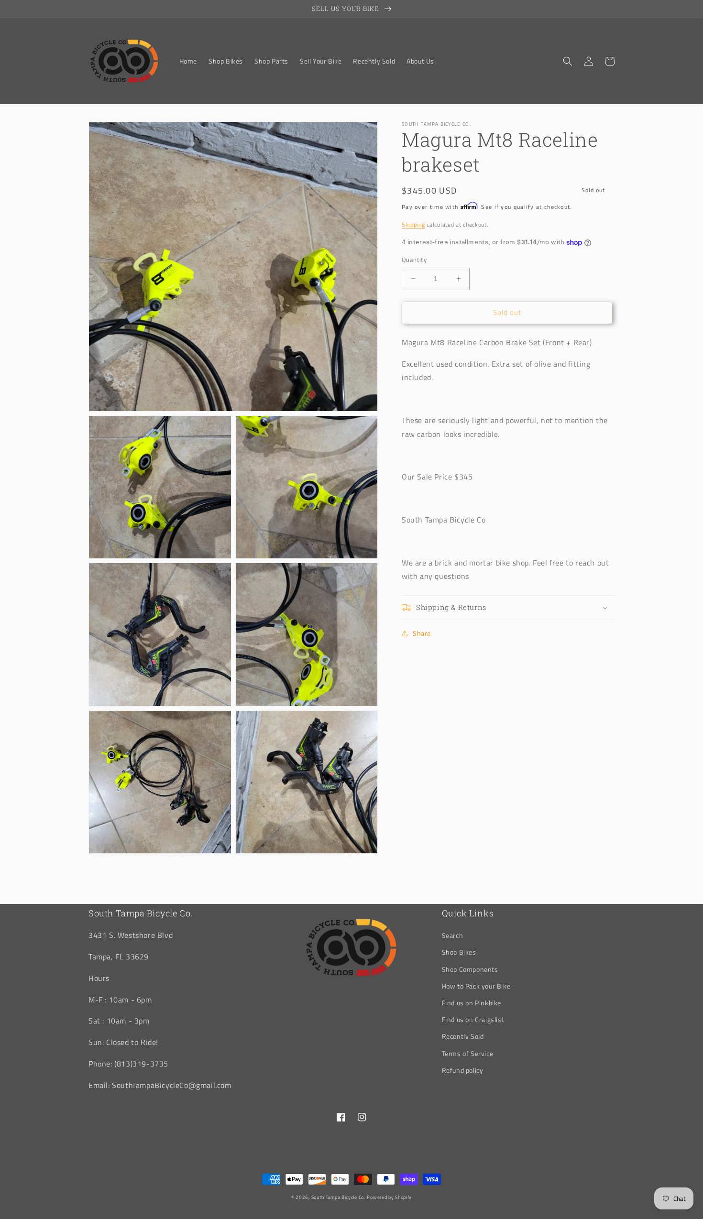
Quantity (414, 259)
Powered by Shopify (389, 1197)
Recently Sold (463, 1036)
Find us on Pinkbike (471, 1003)
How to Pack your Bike (476, 986)
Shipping (413, 224)
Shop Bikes (459, 952)
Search (452, 935)
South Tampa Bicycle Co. (338, 1197)
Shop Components (470, 969)
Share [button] (422, 633)
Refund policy (462, 1070)
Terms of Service (468, 1053)
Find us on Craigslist (473, 1019)
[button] (567, 61)
